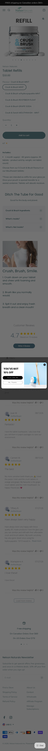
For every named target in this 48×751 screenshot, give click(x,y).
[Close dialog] (44, 365)
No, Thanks (13, 382)
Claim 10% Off (12, 377)
